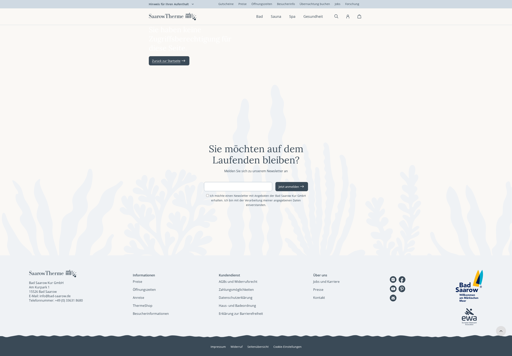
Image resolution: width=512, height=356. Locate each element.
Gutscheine (226, 4)
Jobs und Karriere (326, 281)
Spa (292, 16)
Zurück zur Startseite (166, 61)
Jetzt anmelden (289, 187)
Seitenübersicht (258, 347)
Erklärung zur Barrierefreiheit (241, 313)
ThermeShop (142, 305)
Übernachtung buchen (315, 4)
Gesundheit (313, 16)
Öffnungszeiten (261, 4)
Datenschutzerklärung (235, 297)
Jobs (337, 4)
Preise (242, 4)
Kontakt (319, 297)
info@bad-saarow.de (55, 296)
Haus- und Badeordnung (237, 305)
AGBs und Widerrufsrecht (238, 281)
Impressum (218, 347)
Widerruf (237, 347)
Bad (259, 16)
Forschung (352, 4)
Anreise (138, 297)
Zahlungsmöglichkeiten (236, 289)
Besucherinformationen (151, 313)
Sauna (276, 16)
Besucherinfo (286, 4)
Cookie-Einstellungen (287, 347)
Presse (318, 289)
